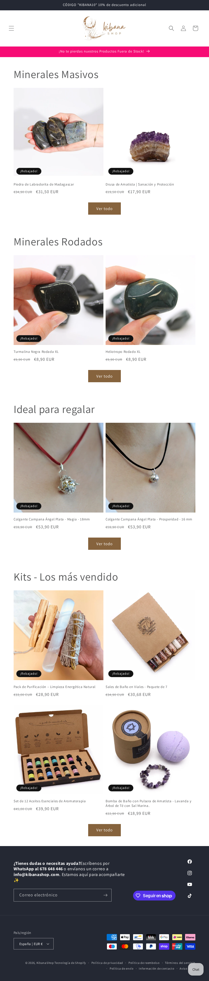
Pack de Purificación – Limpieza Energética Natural (55, 687)
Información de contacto (156, 968)
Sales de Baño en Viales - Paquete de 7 (136, 687)
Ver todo (104, 208)
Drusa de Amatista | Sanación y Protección (140, 184)
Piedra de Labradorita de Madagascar (44, 184)
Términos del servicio (180, 963)
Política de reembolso (144, 963)
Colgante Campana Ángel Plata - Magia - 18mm (52, 519)
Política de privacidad (107, 963)
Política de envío (122, 968)
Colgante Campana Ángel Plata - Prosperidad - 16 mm (149, 519)
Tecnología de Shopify (70, 963)
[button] (11, 28)
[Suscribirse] (105, 895)
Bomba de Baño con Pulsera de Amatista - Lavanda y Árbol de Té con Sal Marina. (148, 803)
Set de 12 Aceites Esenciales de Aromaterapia (50, 801)
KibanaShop (45, 963)
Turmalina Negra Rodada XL (36, 352)
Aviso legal (187, 968)
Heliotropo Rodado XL (123, 352)
